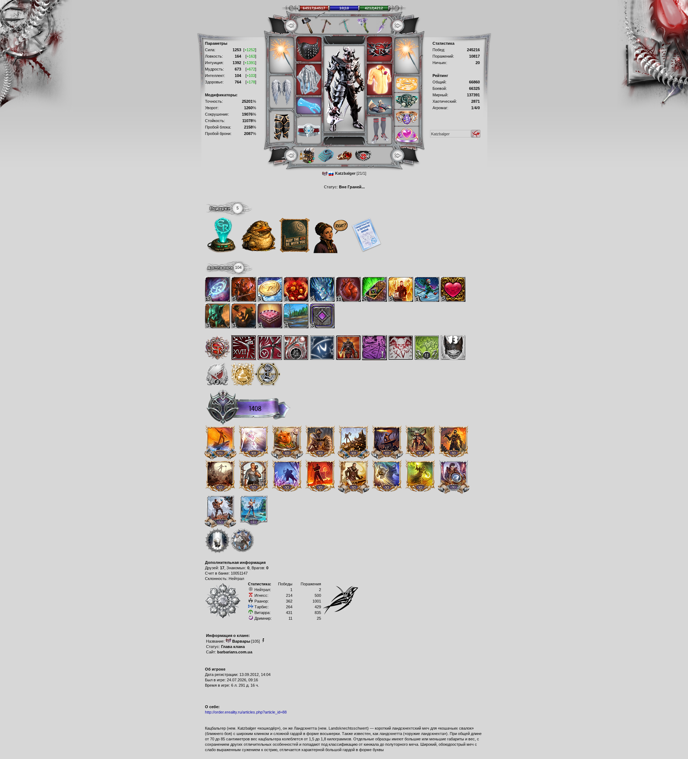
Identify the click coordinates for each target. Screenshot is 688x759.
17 (222, 568)
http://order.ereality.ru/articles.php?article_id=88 (246, 712)
